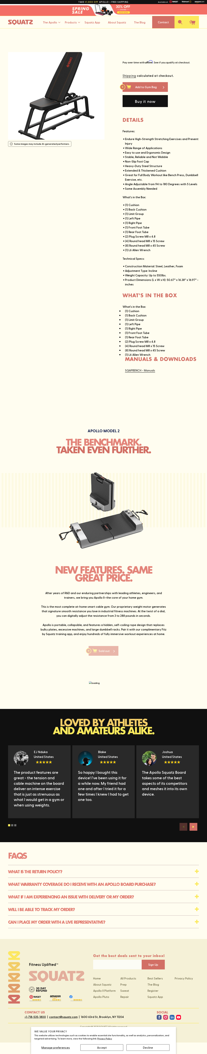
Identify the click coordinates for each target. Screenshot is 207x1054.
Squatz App (92, 22)
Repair (124, 997)
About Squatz (117, 22)
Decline (148, 1047)
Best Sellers (155, 978)
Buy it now (145, 101)
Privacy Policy (104, 1038)
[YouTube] (178, 1017)
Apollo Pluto (101, 997)
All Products (128, 978)
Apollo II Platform (104, 991)
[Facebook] (159, 1017)
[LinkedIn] (172, 1017)
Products (71, 22)
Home (97, 978)
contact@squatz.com (63, 1017)
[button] (180, 22)
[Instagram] (165, 1017)
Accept (102, 1047)
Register (152, 991)
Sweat (124, 991)
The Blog (139, 22)
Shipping (129, 75)
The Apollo (50, 22)
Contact (163, 22)
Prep (123, 984)
